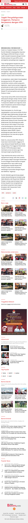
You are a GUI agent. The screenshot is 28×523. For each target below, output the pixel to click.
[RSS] (14, 509)
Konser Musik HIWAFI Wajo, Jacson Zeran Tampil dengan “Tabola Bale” (17, 347)
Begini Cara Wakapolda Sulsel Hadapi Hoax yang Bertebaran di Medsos (14, 471)
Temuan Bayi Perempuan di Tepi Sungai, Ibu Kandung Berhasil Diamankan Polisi (12, 454)
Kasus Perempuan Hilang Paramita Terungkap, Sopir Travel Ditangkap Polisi (13, 438)
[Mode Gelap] (23, 4)
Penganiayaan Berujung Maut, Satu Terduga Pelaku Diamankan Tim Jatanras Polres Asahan (13, 449)
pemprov (8, 193)
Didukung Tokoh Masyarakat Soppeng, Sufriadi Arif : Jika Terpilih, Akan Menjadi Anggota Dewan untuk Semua (15, 488)
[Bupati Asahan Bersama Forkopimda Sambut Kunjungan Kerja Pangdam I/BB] (21, 404)
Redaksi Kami (22, 515)
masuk (8, 304)
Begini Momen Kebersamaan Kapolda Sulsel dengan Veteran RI (14, 477)
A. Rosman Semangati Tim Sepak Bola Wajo (17, 362)
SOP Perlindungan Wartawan (9, 515)
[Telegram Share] (22, 198)
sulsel (14, 193)
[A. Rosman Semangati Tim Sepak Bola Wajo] (5, 362)
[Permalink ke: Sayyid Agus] (2, 25)
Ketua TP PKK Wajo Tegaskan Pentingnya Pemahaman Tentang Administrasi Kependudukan (18, 354)
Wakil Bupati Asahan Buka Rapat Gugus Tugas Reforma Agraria (6, 397)
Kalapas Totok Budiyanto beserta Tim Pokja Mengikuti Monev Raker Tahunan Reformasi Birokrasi (21, 243)
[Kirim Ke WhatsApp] (25, 198)
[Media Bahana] (10, 4)
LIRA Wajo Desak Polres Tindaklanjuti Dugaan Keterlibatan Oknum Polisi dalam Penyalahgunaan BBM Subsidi (13, 443)
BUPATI (10, 373)
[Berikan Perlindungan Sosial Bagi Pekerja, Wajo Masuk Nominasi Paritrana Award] (7, 208)
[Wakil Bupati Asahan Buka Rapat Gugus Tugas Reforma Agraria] (7, 391)
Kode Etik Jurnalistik (8, 513)
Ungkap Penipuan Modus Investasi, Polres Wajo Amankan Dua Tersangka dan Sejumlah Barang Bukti (13, 432)
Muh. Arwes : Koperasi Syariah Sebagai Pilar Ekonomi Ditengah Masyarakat (15, 465)
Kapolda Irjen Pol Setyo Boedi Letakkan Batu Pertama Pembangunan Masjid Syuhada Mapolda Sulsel (20, 229)
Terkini (4, 373)
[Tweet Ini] (16, 198)
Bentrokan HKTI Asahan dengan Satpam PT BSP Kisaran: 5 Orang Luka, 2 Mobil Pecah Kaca (13, 427)
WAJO (4, 376)
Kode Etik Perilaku (20, 513)
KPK (3, 193)
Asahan (17, 373)
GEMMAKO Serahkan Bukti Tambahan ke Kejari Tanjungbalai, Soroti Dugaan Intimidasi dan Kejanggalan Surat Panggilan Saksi (6, 410)
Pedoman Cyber (14, 517)
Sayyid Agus (6, 25)
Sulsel (2, 15)
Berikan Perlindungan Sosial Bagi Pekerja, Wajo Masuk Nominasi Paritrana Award (7, 214)
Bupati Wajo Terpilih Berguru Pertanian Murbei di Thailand (15, 482)
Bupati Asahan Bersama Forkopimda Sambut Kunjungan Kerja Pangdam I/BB (20, 410)
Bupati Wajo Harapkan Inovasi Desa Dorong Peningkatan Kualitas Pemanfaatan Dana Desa (14, 493)
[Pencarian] (26, 4)
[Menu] (2, 4)
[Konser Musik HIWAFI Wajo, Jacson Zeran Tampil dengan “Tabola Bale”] (5, 348)
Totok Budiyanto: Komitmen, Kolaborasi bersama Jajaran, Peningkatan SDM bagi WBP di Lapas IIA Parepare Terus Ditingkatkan (7, 229)
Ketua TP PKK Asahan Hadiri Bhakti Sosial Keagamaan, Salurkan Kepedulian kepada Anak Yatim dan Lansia (21, 397)
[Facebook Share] (13, 198)
